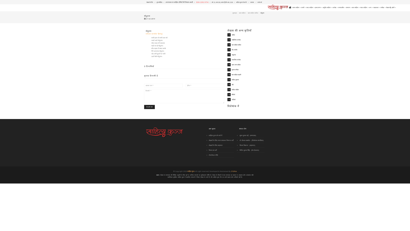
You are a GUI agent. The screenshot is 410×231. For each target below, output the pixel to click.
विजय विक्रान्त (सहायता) (247, 145)
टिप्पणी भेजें (149, 107)
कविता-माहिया (235, 90)
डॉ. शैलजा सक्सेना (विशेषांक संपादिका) (251, 140)
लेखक (388, 7)
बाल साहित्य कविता (253, 13)
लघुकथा (234, 55)
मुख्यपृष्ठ (235, 13)
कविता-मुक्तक (235, 80)
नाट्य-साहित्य (364, 7)
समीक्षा (383, 7)
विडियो (233, 95)
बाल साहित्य (356, 7)
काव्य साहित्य (296, 7)
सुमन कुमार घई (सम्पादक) (247, 135)
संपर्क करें (260, 2)
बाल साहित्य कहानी (236, 75)
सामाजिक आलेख (236, 60)
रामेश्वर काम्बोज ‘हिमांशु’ (154, 34)
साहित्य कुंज (190, 171)
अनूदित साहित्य (327, 7)
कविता (233, 35)
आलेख (335, 7)
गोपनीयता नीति (213, 155)
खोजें (394, 7)
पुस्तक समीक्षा (235, 70)
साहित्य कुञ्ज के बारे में (241, 2)
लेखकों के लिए (149, 2)
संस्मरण (349, 7)
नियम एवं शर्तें (213, 150)
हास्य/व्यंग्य (318, 7)
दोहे (233, 85)
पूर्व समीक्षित (159, 2)
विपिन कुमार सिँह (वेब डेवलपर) (249, 150)
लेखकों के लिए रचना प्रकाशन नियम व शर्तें (221, 140)
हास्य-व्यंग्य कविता (236, 65)
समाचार (252, 2)
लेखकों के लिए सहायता (216, 145)
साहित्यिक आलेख (236, 40)
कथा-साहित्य (310, 7)
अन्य (371, 7)
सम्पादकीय (342, 7)
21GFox (234, 171)
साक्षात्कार (376, 7)
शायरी (303, 7)
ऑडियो (233, 100)
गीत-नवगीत (234, 50)
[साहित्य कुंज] (277, 7)
